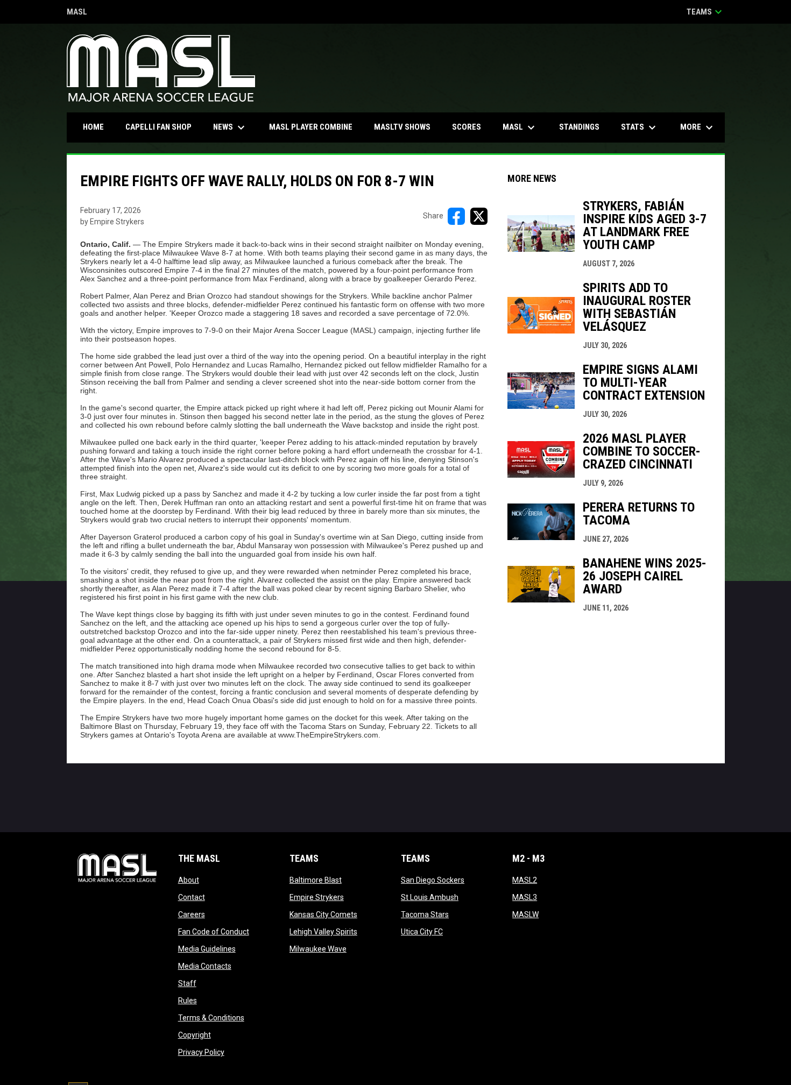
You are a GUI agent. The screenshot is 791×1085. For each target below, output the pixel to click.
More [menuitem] (698, 127)
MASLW (525, 914)
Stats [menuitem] (640, 127)
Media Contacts (204, 966)
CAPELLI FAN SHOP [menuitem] (162, 127)
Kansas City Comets (323, 914)
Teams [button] (706, 11)
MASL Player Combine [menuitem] (310, 127)
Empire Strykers (316, 897)
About (188, 880)
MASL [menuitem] (520, 127)
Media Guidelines (207, 949)
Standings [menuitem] (579, 127)
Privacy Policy (201, 1052)
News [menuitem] (230, 127)
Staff (187, 983)
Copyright (194, 1035)
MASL (77, 12)
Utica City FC (422, 931)
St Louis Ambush (429, 897)
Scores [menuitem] (466, 127)
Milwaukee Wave (318, 949)
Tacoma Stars (425, 914)
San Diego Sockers (432, 880)
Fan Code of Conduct (213, 931)
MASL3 (524, 897)
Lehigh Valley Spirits (323, 931)
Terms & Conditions (211, 1017)
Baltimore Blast (315, 880)
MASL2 (524, 880)
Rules (187, 1000)
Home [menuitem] (93, 127)
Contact (191, 897)
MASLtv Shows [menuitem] (402, 127)
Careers (191, 914)
